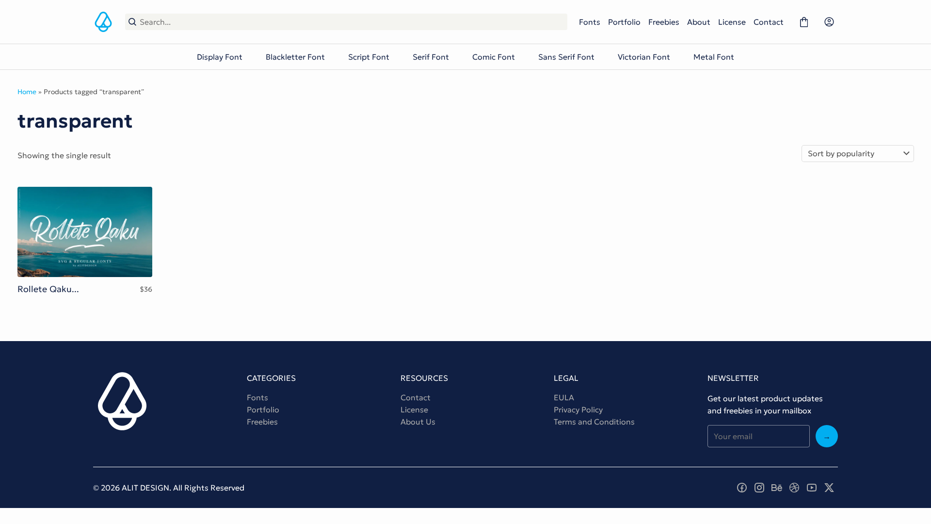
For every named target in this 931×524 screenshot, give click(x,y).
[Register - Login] (829, 22)
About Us (418, 421)
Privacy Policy (578, 409)
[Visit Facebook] (742, 487)
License (732, 22)
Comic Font (493, 57)
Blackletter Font (295, 57)
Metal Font (713, 57)
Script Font (368, 57)
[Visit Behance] (777, 487)
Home (26, 91)
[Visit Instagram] (759, 487)
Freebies (663, 22)
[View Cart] (804, 22)
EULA (564, 397)
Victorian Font (644, 57)
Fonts (589, 22)
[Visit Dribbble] (794, 487)
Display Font (219, 57)
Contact (769, 22)
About (698, 22)
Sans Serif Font (566, 57)
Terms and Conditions (594, 421)
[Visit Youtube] (811, 487)
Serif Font (431, 57)
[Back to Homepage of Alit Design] (103, 22)
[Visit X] (829, 487)
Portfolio (624, 22)
